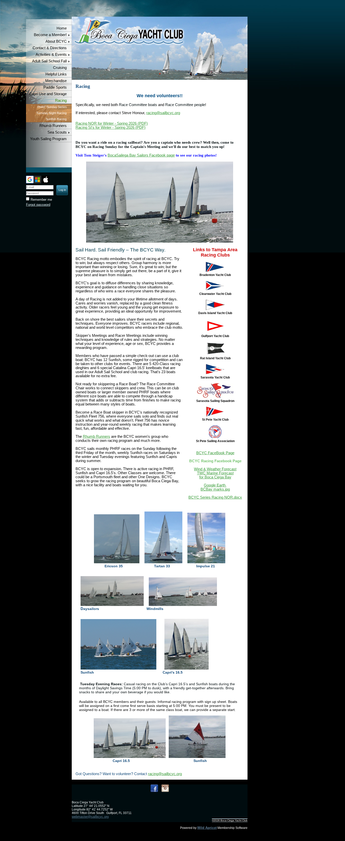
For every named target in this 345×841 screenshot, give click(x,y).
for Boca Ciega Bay (215, 477)
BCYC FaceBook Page (215, 453)
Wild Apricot (207, 828)
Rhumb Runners (53, 126)
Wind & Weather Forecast (215, 469)
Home (62, 28)
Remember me (41, 199)
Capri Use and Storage (48, 94)
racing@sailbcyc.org (163, 113)
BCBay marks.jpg (215, 489)
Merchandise (56, 81)
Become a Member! (50, 35)
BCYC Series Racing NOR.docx (215, 497)
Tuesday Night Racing (51, 113)
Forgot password (38, 205)
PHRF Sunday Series (52, 107)
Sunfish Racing (56, 119)
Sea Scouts (57, 132)
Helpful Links (56, 74)
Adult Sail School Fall (49, 61)
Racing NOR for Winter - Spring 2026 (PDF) (112, 123)
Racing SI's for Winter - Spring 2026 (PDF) (110, 127)
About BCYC (56, 41)
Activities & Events (51, 55)
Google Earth (215, 485)
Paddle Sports (55, 87)
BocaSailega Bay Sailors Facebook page (141, 155)
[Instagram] (165, 788)
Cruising (60, 68)
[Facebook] (154, 788)
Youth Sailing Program (48, 139)
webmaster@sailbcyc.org (90, 817)
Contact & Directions (50, 48)
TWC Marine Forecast (215, 473)
